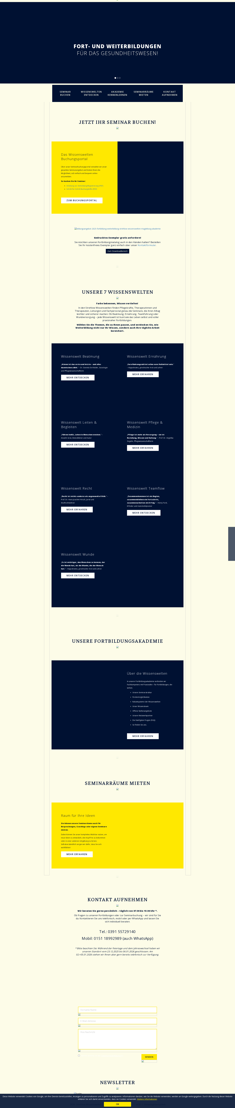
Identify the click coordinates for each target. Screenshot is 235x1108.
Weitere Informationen (147, 1099)
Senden (149, 1057)
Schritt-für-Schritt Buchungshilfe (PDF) (82, 189)
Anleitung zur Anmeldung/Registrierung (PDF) (85, 186)
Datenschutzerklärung (110, 1055)
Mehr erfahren (142, 374)
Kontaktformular (147, 245)
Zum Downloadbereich (117, 251)
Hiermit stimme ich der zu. (102, 1055)
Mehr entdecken (78, 377)
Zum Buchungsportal (82, 200)
